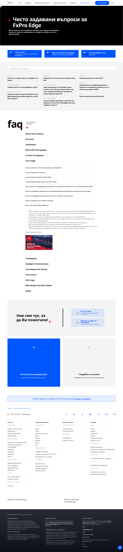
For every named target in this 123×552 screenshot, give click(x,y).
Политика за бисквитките (52, 524)
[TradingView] (115, 414)
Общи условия (53, 522)
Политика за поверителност (65, 522)
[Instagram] (106, 414)
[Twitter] (82, 414)
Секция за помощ (81, 398)
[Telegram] (98, 414)
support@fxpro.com (87, 529)
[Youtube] (90, 414)
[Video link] (38, 242)
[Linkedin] (74, 414)
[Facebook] (66, 414)
